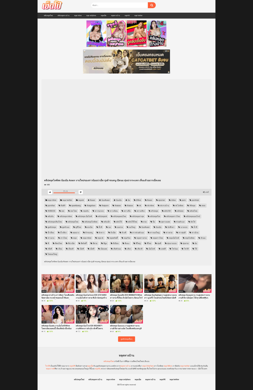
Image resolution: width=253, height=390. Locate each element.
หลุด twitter (138, 15)
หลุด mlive (78, 15)
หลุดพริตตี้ (113, 238)
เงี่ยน (60, 249)
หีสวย (94, 243)
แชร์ (207, 192)
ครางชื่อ (126, 211)
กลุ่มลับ (85, 211)
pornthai (51, 205)
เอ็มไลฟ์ (151, 249)
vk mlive (150, 205)
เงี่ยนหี (70, 249)
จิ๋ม (153, 222)
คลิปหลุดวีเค (155, 216)
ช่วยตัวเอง (180, 222)
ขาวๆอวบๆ (99, 211)
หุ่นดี (159, 243)
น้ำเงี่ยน (50, 232)
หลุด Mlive (168, 366)
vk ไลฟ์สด (179, 205)
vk (140, 205)
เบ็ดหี (81, 249)
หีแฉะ (127, 243)
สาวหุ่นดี (182, 232)
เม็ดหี (92, 249)
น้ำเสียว (63, 232)
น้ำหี (195, 227)
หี (48, 243)
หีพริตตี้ (83, 243)
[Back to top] (244, 382)
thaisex (117, 205)
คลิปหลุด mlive (65, 216)
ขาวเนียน (114, 211)
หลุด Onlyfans (148, 366)
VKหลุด (192, 205)
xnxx (203, 205)
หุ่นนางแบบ (172, 243)
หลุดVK (127, 15)
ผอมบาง (75, 232)
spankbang (76, 205)
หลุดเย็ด (103, 15)
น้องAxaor (105, 200)
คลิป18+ (167, 211)
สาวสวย (168, 232)
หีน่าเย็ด (71, 243)
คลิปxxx (180, 211)
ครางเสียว (140, 211)
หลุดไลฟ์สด (189, 238)
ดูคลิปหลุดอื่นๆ (126, 339)
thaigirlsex (90, 205)
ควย (145, 222)
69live (138, 200)
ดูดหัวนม (65, 227)
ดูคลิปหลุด (51, 227)
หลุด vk (100, 238)
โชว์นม (174, 249)
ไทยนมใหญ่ (52, 254)
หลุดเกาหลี (50, 369)
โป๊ (195, 249)
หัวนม (202, 238)
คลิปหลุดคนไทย (119, 216)
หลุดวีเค (126, 238)
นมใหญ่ (132, 227)
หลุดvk (81, 200)
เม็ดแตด (103, 249)
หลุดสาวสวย (141, 238)
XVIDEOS (51, 211)
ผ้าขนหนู (89, 232)
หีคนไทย (58, 243)
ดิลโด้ (192, 222)
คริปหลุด (154, 211)
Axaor (92, 200)
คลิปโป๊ (119, 222)
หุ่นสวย (185, 243)
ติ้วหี (100, 227)
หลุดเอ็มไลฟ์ (174, 238)
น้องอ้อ (118, 200)
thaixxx (130, 205)
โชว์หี (186, 249)
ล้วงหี (123, 232)
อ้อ (128, 200)
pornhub (195, 200)
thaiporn (105, 205)
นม (109, 227)
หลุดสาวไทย (157, 238)
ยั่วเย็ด (113, 232)
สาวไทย (63, 238)
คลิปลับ (50, 216)
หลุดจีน (98, 369)
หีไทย (148, 243)
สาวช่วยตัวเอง (138, 232)
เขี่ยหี (49, 249)
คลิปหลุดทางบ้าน (63, 15)
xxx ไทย (73, 211)
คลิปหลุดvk (102, 216)
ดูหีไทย (78, 227)
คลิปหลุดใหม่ (48, 15)
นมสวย (120, 227)
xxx (62, 211)
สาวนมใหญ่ (155, 232)
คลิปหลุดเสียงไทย (54, 222)
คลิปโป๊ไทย (132, 222)
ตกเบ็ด (90, 227)
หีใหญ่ (138, 243)
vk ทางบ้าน (164, 205)
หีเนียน (116, 243)
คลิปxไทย (193, 211)
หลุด (75, 238)
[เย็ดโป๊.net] (52, 5)
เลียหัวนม (117, 249)
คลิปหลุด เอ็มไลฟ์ (85, 216)
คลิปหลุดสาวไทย (173, 216)
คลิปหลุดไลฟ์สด (90, 222)
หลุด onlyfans (91, 15)
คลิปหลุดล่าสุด (138, 216)
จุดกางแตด (165, 222)
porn (183, 200)
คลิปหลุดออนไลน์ (193, 216)
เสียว (129, 249)
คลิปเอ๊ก (106, 222)
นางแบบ (183, 227)
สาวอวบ (50, 238)
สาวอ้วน (194, 232)
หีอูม (105, 243)
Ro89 (62, 205)
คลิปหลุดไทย (73, 222)
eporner (161, 200)
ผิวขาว (101, 232)
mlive (173, 200)
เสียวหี (139, 249)
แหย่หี (163, 249)
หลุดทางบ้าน (115, 15)
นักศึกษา (170, 227)
